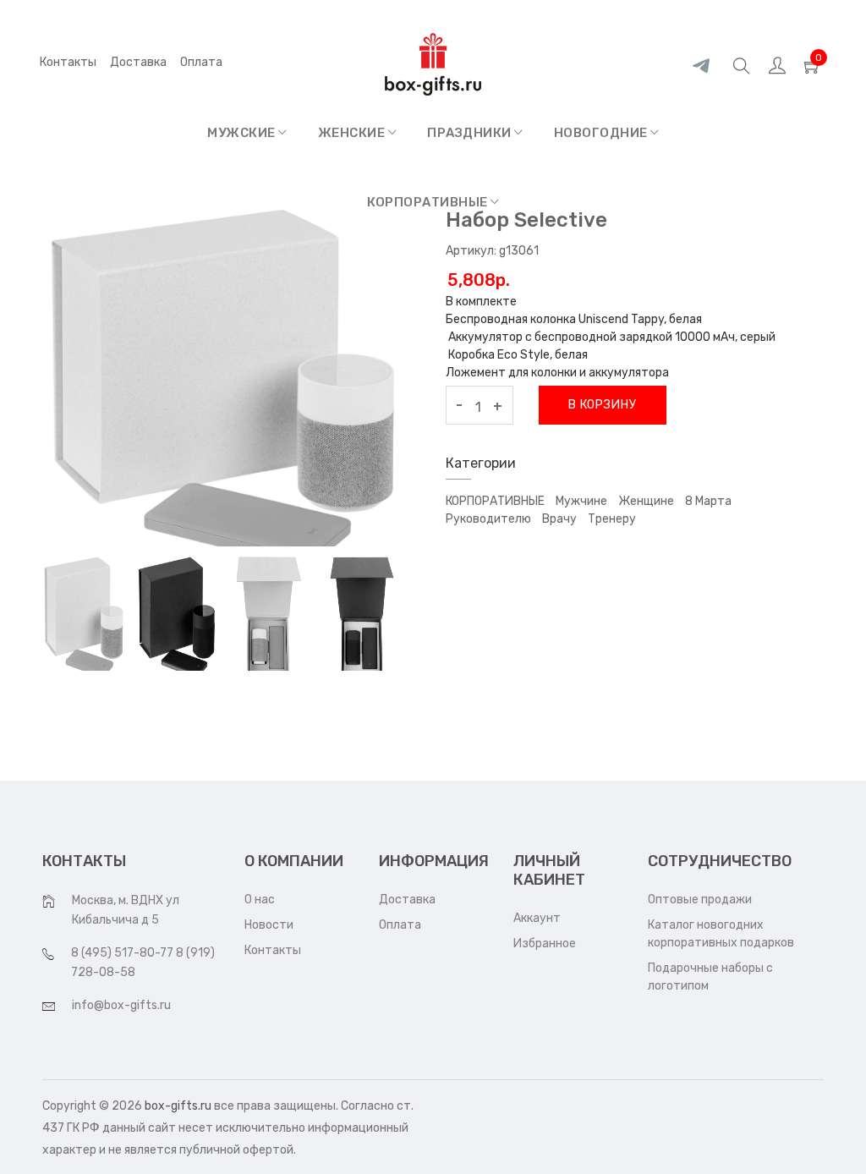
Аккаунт (537, 918)
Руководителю (488, 519)
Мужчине (581, 501)
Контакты (68, 62)
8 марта (708, 501)
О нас (259, 899)
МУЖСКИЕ (242, 132)
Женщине (646, 501)
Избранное (544, 943)
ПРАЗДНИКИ (470, 132)
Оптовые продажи (700, 899)
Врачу (559, 519)
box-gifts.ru (178, 1106)
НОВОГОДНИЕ (602, 132)
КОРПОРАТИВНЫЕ (429, 202)
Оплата (400, 925)
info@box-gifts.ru (121, 1005)
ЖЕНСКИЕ (353, 132)
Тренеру (612, 519)
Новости (268, 925)
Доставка (138, 62)
